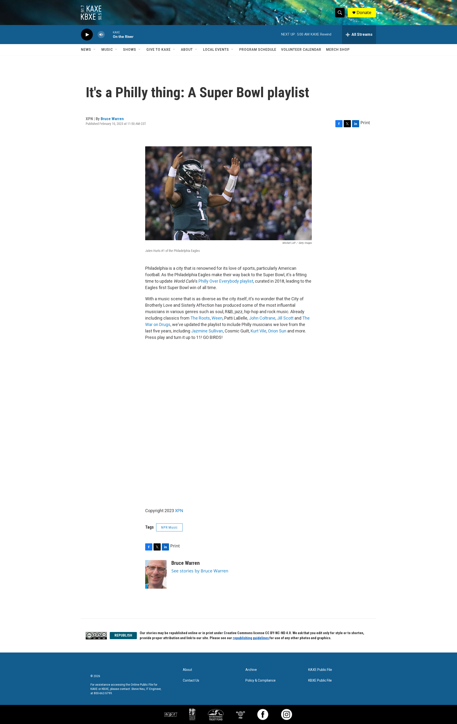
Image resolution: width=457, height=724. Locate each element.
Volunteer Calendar (301, 49)
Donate (364, 12)
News (86, 49)
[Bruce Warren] (156, 574)
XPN (179, 510)
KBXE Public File (320, 680)
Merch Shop (338, 49)
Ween (217, 318)
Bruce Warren (112, 118)
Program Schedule (257, 49)
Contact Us (191, 680)
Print (365, 122)
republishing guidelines (251, 638)
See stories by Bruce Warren (199, 571)
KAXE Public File (320, 670)
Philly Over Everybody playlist (226, 281)
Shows (129, 49)
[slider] (108, 34)
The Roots (200, 318)
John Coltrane (262, 318)
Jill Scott (285, 318)
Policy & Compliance (260, 680)
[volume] (101, 34)
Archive (251, 670)
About (187, 49)
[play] (87, 34)
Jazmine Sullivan (207, 330)
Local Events (216, 49)
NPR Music (169, 527)
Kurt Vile (258, 330)
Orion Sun (277, 330)
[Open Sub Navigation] (95, 49)
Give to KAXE (158, 49)
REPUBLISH (123, 635)
